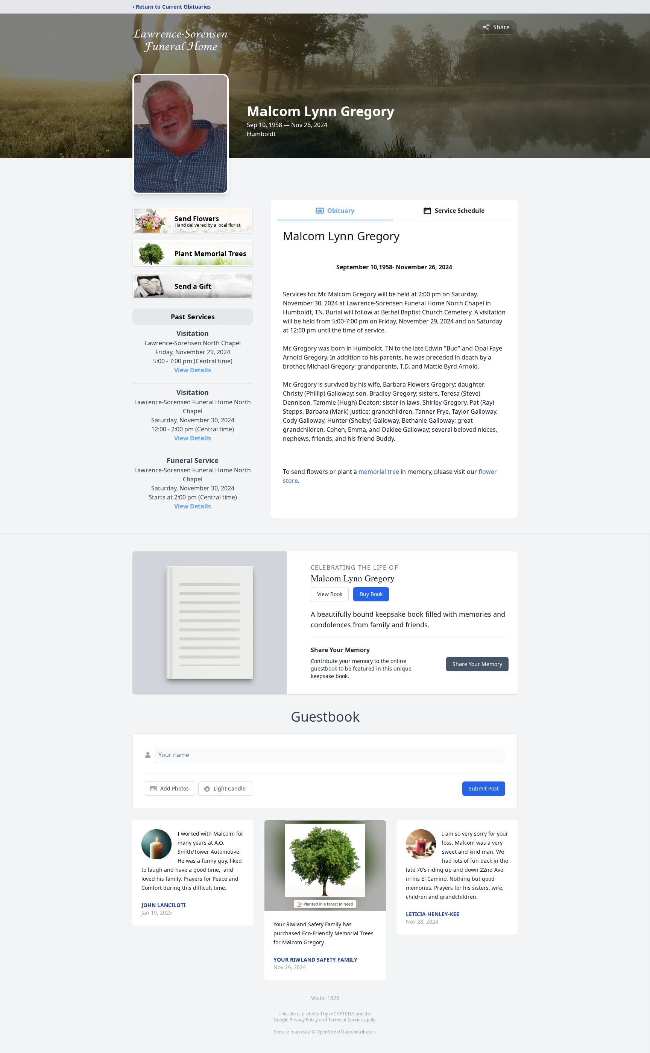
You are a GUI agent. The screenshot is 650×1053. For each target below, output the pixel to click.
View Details (192, 370)
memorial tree (378, 471)
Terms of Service (345, 1020)
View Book (329, 594)
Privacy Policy (304, 1020)
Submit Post (484, 788)
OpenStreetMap (333, 1032)
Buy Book (371, 594)
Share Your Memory (477, 664)
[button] (325, 865)
